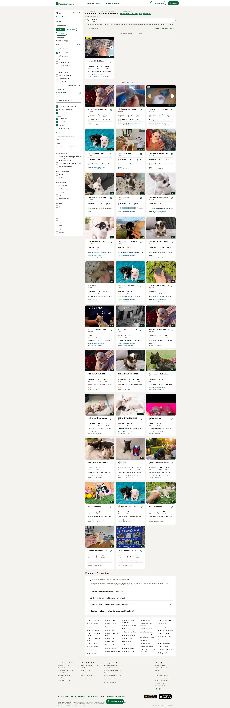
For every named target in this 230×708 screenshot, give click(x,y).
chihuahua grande (128, 651)
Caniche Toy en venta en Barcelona (111, 679)
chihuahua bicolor (146, 629)
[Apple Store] (165, 696)
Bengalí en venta (85, 673)
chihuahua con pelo (164, 637)
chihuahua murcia (92, 624)
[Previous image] (88, 47)
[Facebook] (156, 689)
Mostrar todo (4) (64, 129)
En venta (60, 29)
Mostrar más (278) (74, 85)
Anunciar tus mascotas (162, 678)
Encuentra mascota (93, 3)
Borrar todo (76, 13)
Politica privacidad (161, 668)
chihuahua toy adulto (129, 625)
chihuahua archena (93, 627)
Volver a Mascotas (62, 17)
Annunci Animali (105, 696)
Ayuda (157, 670)
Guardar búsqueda (95, 29)
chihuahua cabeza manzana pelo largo (146, 633)
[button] (99, 47)
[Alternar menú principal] (52, 3)
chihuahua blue (145, 620)
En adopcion (71, 29)
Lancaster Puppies (118, 696)
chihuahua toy (109, 638)
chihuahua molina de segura (93, 634)
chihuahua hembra (110, 624)
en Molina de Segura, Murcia (135, 13)
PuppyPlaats (82, 696)
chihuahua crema (145, 643)
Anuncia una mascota (112, 3)
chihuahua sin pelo (110, 648)
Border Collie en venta (65, 675)
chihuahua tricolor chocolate (128, 621)
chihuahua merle (127, 642)
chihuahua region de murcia (93, 639)
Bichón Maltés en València (112, 670)
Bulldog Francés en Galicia (112, 675)
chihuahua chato (127, 645)
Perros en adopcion (110, 682)
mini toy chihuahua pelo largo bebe (148, 651)
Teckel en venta (63, 678)
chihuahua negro (145, 640)
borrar (78, 44)
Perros (58, 21)
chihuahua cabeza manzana (146, 624)
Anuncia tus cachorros (162, 680)
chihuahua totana (92, 650)
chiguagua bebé (163, 653)
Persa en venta (85, 678)
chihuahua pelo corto (129, 629)
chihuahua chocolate (129, 632)
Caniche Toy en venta (64, 680)
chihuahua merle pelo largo (111, 634)
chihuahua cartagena (93, 620)
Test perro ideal (160, 685)
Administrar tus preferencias (65, 705)
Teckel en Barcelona (110, 665)
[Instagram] (160, 689)
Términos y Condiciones (80, 703)
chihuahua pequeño (128, 635)
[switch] (67, 40)
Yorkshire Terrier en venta (66, 670)
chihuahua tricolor (164, 633)
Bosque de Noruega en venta (89, 665)
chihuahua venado (164, 640)
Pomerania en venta (64, 673)
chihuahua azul (127, 638)
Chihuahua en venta (64, 665)
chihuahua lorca (92, 653)
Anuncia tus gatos (160, 683)
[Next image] (111, 47)
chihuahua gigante (164, 627)
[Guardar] (110, 61)
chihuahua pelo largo (111, 645)
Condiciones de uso (161, 675)
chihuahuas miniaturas (165, 649)
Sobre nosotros (160, 665)
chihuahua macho (110, 620)
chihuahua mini (109, 642)
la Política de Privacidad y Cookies (97, 703)
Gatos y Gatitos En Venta (88, 663)
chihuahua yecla (92, 643)
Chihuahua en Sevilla (110, 673)
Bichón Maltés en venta (65, 668)
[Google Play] (150, 696)
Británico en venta (86, 668)
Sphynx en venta (85, 670)
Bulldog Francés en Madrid (112, 668)
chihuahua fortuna (93, 630)
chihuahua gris (109, 630)
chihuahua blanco (110, 627)
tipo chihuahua (163, 624)
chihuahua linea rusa (147, 637)
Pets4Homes (65, 696)
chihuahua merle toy (164, 620)
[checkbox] (57, 53)
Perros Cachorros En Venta (66, 663)
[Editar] (80, 93)
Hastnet (73, 696)
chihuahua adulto (128, 648)
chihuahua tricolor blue (165, 630)
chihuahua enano (163, 646)
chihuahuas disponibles (112, 651)
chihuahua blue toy (164, 643)
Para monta (61, 34)
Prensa (157, 673)
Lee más (171, 24)
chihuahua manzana (146, 647)
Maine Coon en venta (87, 675)
